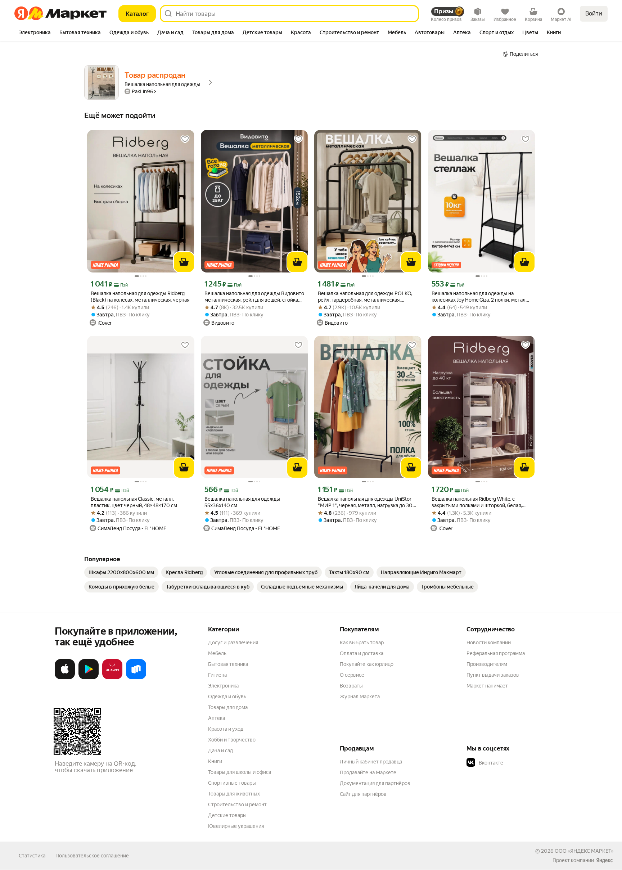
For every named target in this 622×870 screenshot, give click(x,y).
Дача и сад (220, 750)
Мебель (217, 653)
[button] (516, 762)
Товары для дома (228, 707)
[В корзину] (184, 262)
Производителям (486, 664)
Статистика (32, 855)
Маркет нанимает (487, 686)
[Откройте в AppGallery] (112, 677)
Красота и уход (225, 729)
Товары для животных (234, 794)
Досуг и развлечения (233, 642)
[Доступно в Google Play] (88, 677)
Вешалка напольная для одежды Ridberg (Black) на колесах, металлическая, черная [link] (140, 296)
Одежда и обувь (227, 696)
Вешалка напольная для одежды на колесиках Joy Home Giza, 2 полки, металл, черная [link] (480, 296)
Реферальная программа (495, 653)
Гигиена (217, 675)
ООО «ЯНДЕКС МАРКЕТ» (584, 851)
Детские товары (227, 815)
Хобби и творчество (232, 740)
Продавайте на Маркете (368, 772)
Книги (215, 761)
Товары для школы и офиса (239, 772)
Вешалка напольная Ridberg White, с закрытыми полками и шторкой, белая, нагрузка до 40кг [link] (477, 502)
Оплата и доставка (361, 653)
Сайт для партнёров (363, 794)
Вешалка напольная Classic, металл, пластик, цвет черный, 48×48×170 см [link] (134, 502)
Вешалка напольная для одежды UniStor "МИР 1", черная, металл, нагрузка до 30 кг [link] (365, 502)
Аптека (216, 718)
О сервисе (352, 675)
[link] (121, 572)
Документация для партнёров (375, 783)
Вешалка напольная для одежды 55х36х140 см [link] (242, 502)
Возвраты (351, 686)
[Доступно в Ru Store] (136, 677)
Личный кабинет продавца (371, 762)
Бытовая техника (228, 664)
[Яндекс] (604, 860)
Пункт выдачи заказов (492, 675)
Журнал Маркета (360, 696)
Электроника (223, 686)
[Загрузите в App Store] (65, 677)
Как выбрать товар (362, 642)
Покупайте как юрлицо (366, 664)
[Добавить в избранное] (185, 139)
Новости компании (488, 642)
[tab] (34, 33)
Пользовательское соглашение (92, 855)
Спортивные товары (232, 783)
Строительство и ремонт (237, 804)
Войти (593, 13)
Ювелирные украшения (236, 826)
